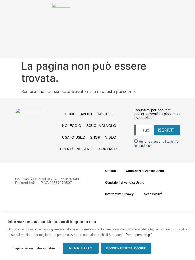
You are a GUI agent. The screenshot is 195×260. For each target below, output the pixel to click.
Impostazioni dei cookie (34, 248)
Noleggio (71, 126)
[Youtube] (29, 146)
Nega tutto (80, 248)
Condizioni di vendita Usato (124, 182)
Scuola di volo (101, 126)
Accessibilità (153, 194)
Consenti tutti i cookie (126, 248)
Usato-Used (73, 137)
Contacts (108, 149)
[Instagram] (34, 137)
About (86, 114)
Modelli (105, 114)
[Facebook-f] (24, 137)
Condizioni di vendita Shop (145, 171)
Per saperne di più (139, 235)
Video (110, 137)
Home (70, 114)
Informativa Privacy (119, 194)
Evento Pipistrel (77, 149)
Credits (110, 171)
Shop (95, 137)
